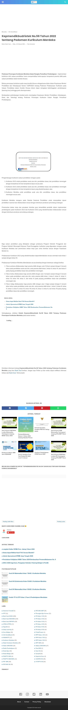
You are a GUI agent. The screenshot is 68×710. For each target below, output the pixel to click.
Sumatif (38, 653)
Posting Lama (61, 521)
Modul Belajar (7, 653)
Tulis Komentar (31, 44)
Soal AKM (38, 648)
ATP (4, 613)
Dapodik (5, 626)
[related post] (9, 422)
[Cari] (65, 2)
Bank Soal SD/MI (8, 616)
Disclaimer (48, 701)
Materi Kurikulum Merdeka (10, 643)
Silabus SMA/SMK (41, 645)
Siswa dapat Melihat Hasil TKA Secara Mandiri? (20, 301)
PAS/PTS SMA (7, 656)
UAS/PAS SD (39, 659)
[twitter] (26, 408)
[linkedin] (40, 695)
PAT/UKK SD (6, 664)
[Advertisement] (34, 12)
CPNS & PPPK (7, 624)
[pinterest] (42, 408)
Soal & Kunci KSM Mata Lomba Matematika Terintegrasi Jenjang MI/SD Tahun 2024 (9, 433)
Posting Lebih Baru (8, 521)
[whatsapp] (58, 408)
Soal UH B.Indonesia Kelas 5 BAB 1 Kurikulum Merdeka (27, 581)
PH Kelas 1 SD (40, 616)
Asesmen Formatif (8, 610)
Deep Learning (7, 629)
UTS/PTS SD (39, 661)
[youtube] (47, 695)
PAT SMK (5, 661)
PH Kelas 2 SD (40, 618)
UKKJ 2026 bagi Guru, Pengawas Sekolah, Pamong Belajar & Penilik (26, 563)
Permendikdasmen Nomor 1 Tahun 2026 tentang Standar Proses (25, 436)
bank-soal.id (38, 707)
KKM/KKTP (6, 637)
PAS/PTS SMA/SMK (8, 659)
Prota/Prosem (39, 632)
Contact (26, 701)
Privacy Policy (37, 701)
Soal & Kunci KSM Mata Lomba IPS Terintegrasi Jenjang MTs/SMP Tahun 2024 (58, 457)
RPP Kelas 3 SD (40, 640)
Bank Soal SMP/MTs (8, 621)
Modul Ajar (6, 651)
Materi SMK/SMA (8, 645)
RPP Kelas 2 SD (40, 637)
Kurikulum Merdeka (8, 640)
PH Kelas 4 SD (40, 624)
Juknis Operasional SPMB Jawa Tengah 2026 (19, 304)
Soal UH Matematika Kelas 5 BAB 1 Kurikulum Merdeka (27, 589)
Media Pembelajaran (9, 648)
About (19, 701)
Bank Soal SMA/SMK (9, 618)
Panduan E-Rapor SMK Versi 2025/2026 (8, 453)
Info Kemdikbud (7, 635)
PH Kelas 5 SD (40, 626)
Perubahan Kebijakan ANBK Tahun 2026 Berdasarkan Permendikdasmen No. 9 (29, 308)
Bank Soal (8, 44)
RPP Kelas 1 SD (40, 635)
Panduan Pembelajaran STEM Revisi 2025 (42, 453)
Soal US (38, 651)
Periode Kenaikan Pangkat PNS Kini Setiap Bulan (42, 429)
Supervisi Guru (40, 656)
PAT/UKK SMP (40, 610)
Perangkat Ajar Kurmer (42, 613)
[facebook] (10, 408)
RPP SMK (38, 643)
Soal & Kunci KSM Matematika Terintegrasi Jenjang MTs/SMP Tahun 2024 (58, 433)
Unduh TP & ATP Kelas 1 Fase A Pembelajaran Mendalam (28, 597)
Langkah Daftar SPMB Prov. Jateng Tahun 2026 (19, 549)
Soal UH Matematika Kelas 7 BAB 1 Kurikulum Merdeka (27, 573)
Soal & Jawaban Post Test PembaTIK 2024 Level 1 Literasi (24, 456)
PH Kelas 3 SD (40, 621)
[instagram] (27, 695)
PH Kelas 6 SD (40, 629)
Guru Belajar (6, 632)
